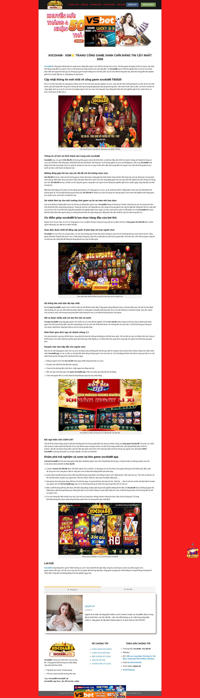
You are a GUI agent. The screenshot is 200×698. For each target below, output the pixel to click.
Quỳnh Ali (90, 606)
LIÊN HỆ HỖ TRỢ (98, 660)
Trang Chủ (73, 5)
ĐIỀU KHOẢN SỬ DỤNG (101, 656)
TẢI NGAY (79, 41)
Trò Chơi (121, 5)
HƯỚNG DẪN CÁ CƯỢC (101, 664)
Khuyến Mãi (109, 5)
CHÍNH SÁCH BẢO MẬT (101, 653)
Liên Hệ (84, 5)
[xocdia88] (54, 4)
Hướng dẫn (95, 5)
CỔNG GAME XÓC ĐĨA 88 (102, 649)
